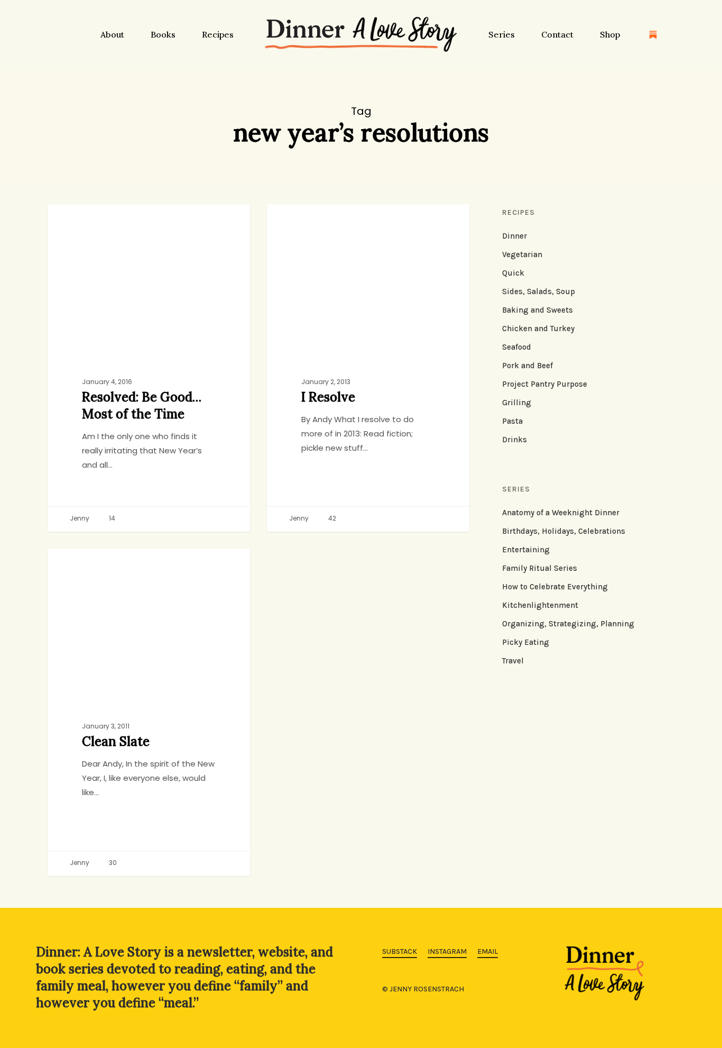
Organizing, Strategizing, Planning (568, 623)
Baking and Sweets (537, 310)
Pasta (512, 421)
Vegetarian (522, 254)
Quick (513, 273)
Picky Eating (525, 642)
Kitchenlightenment (540, 605)
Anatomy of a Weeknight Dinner (560, 512)
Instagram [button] (447, 951)
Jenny (78, 518)
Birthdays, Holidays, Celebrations (563, 531)
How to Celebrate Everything (555, 586)
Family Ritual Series (539, 568)
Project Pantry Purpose (544, 384)
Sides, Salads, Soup (538, 291)
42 (331, 518)
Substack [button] (399, 951)
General (298, 221)
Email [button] (487, 951)
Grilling (516, 402)
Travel (513, 661)
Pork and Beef (527, 365)
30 (112, 863)
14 (111, 518)
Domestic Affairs (96, 565)
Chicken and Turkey (101, 221)
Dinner (514, 236)
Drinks (514, 439)
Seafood (516, 347)
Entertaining (526, 549)
